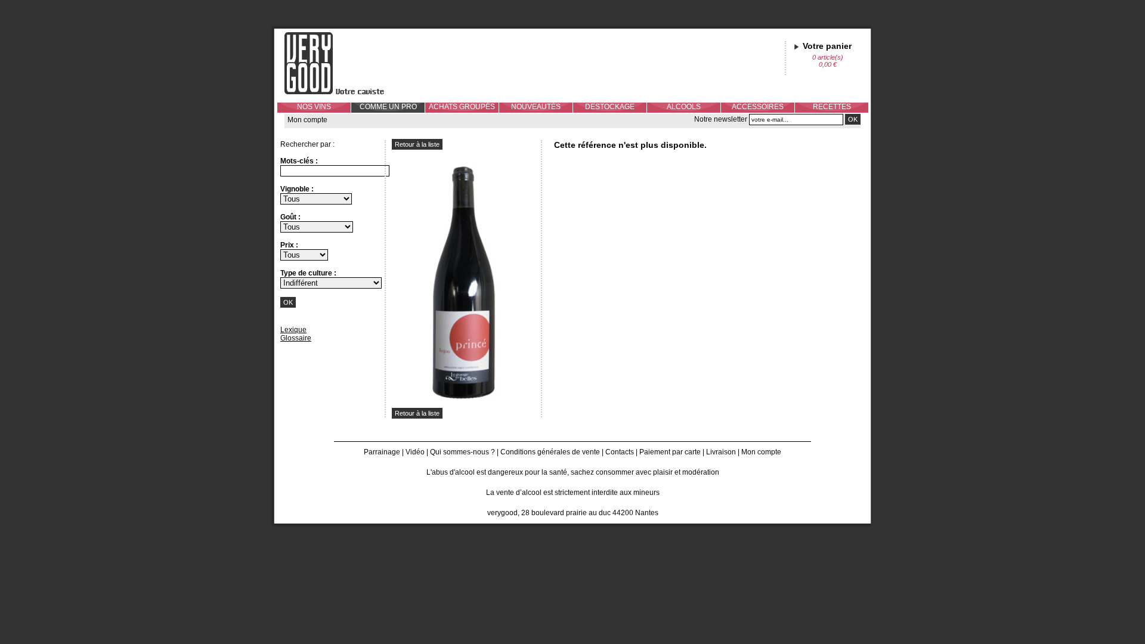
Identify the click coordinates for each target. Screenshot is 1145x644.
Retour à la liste (417, 144)
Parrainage (382, 452)
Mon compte (307, 120)
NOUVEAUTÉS (536, 107)
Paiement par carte (670, 452)
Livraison (721, 452)
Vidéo (415, 452)
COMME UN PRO (388, 107)
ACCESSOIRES (758, 107)
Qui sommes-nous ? (462, 452)
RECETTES (832, 107)
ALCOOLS (684, 107)
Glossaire (295, 338)
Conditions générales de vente (550, 452)
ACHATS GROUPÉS (462, 107)
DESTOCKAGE (610, 107)
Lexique (293, 330)
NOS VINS (314, 107)
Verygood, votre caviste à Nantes (343, 63)
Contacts (619, 452)
